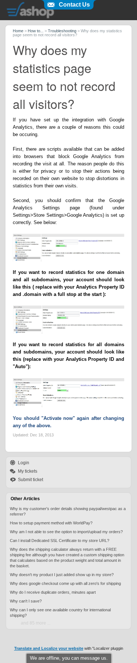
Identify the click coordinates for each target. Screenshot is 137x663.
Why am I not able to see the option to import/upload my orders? (66, 532)
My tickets (27, 471)
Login (23, 462)
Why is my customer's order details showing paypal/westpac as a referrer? (68, 511)
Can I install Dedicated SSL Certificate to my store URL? (59, 540)
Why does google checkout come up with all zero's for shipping (65, 583)
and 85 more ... (35, 623)
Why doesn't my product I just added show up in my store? (62, 574)
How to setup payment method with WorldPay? (51, 523)
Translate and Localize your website (48, 648)
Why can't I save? (26, 601)
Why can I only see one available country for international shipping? (60, 613)
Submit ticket (30, 479)
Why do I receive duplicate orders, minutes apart (53, 592)
